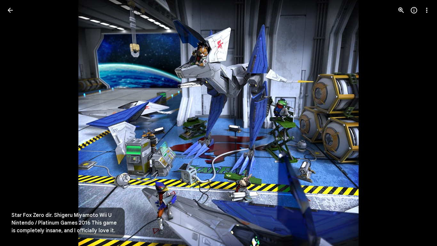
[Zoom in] (401, 10)
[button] (18, 123)
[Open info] (414, 10)
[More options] (426, 10)
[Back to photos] (10, 10)
